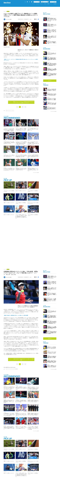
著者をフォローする (20, 19)
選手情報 (8, 11)
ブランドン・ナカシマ (11, 110)
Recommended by (35, 172)
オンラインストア (36, 1)
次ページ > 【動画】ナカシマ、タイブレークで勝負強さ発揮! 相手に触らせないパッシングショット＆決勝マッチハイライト (21, 102)
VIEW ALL (50, 80)
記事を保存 (26, 19)
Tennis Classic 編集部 (8, 19)
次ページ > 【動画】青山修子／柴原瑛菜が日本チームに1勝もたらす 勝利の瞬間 (21, 359)
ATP (6, 110)
